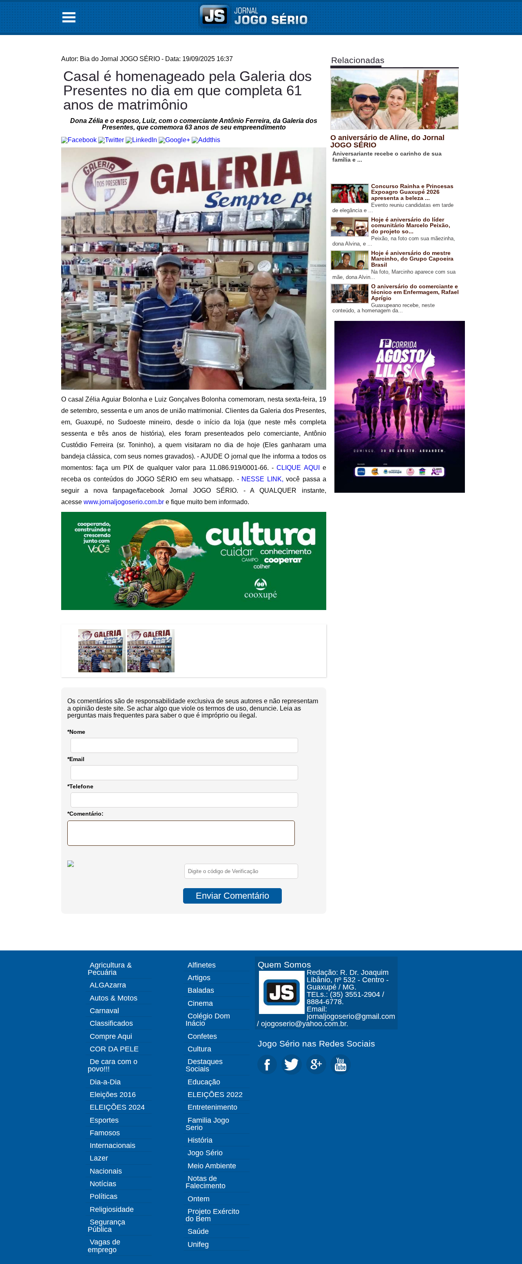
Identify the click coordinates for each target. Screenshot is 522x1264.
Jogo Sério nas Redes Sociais (316, 1043)
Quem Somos (284, 964)
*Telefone (80, 786)
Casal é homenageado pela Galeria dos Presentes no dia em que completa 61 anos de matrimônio (187, 90)
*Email (75, 759)
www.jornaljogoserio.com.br (124, 501)
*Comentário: (85, 813)
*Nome (76, 732)
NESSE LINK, (262, 479)
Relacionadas (358, 60)
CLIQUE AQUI (297, 467)
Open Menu (69, 17)
